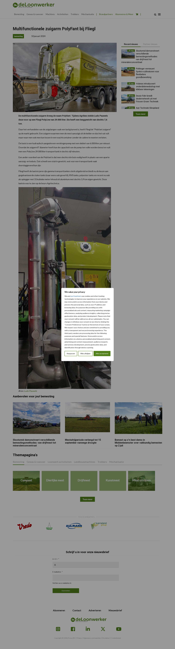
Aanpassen (71, 353)
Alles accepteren (102, 353)
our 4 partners (76, 296)
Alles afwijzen (85, 353)
